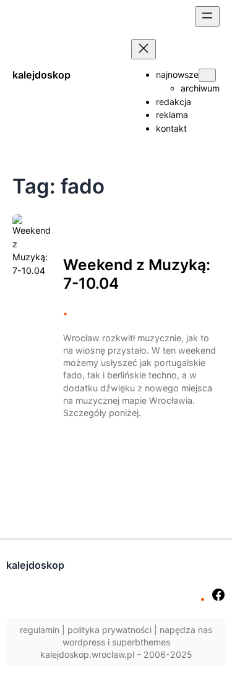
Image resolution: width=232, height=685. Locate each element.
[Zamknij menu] (143, 49)
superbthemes (141, 642)
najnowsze (177, 74)
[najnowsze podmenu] (207, 75)
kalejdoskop (41, 75)
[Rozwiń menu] (207, 16)
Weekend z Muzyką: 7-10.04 (136, 274)
